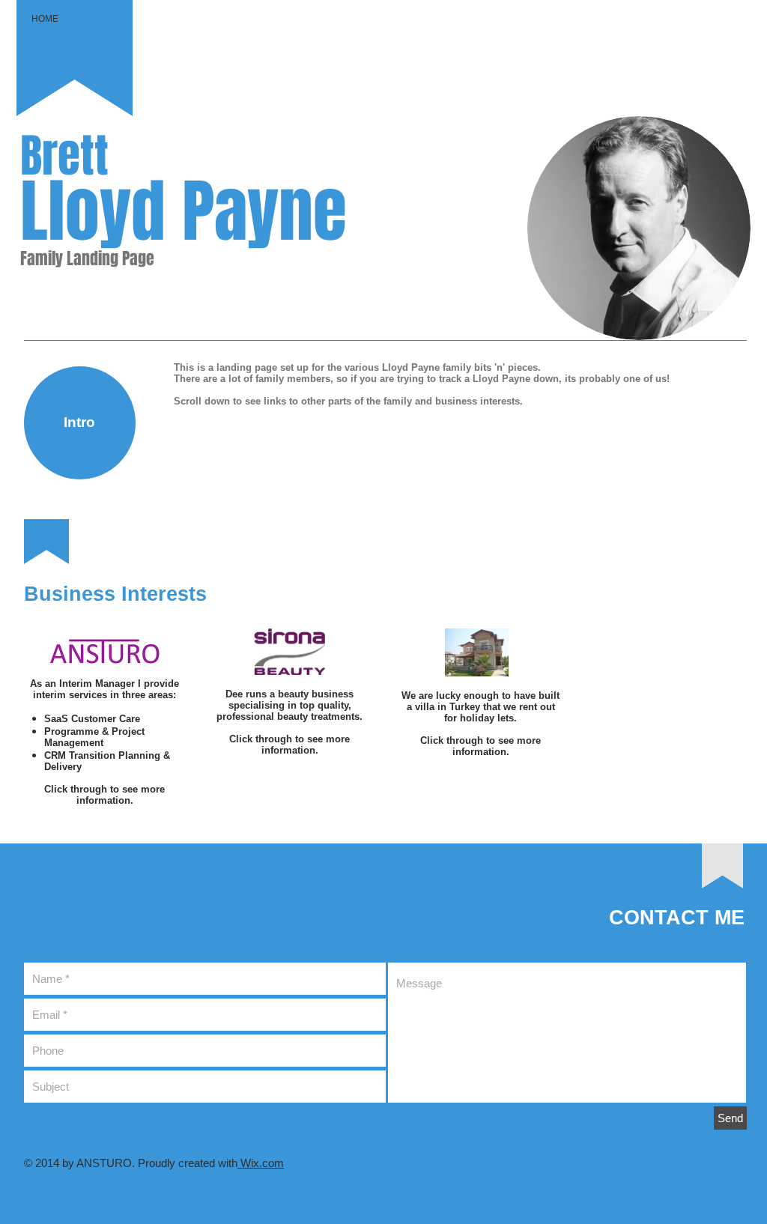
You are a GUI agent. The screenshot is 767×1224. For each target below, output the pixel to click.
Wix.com (260, 1163)
